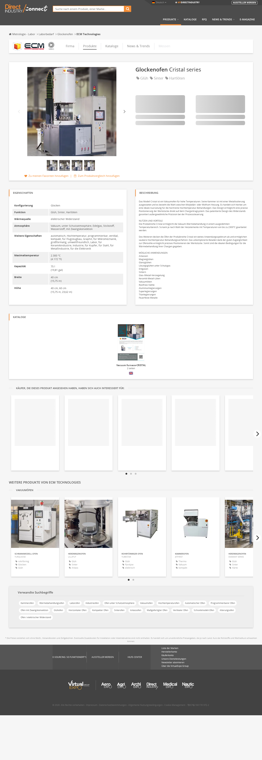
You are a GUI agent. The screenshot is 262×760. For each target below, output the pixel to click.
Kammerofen (27, 603)
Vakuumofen (146, 603)
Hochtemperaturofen (168, 603)
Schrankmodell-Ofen (204, 610)
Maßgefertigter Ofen (157, 610)
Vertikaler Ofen (180, 610)
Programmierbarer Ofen (223, 603)
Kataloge (190, 19)
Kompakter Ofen (100, 610)
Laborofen (75, 603)
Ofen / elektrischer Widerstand (36, 617)
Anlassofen (135, 610)
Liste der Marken (169, 648)
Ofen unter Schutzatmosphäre (119, 603)
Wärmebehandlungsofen (51, 603)
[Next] (124, 111)
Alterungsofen (227, 610)
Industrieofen (92, 603)
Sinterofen (119, 610)
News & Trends (222, 19)
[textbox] (88, 9)
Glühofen (58, 610)
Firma (70, 46)
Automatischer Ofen (195, 603)
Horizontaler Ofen (77, 610)
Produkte (169, 19)
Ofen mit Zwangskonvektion (34, 610)
